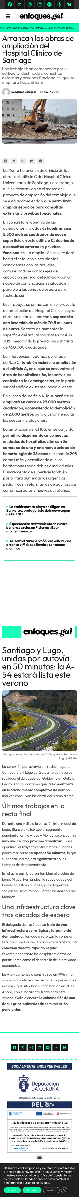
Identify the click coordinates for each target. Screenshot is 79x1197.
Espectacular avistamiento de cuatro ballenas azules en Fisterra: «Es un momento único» (36, 527)
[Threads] (59, 4)
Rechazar (32, 1190)
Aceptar (12, 1190)
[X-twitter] (19, 4)
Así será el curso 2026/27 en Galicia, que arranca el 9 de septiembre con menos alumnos (38, 545)
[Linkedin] (39, 4)
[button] (5, 161)
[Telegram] (49, 4)
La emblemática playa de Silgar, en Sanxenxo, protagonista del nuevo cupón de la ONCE (38, 510)
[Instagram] (29, 4)
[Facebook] (9, 4)
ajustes (44, 1182)
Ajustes (51, 1190)
